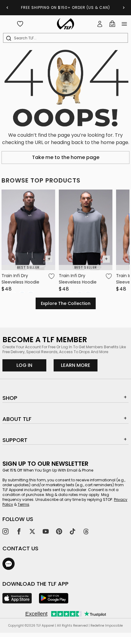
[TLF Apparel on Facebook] (19, 531)
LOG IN (24, 365)
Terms (23, 504)
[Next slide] (124, 8)
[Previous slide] (7, 8)
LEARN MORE (79, 365)
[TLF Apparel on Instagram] (5, 531)
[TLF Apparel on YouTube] (46, 531)
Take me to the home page (65, 157)
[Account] (100, 24)
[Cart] (112, 23)
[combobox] (67, 38)
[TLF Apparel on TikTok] (72, 531)
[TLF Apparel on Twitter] (32, 531)
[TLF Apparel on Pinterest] (59, 531)
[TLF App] (17, 598)
